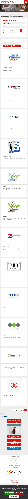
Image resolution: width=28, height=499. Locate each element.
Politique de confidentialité (14, 465)
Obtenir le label (14, 444)
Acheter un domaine (14, 437)
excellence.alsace (14, 482)
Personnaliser (14, 496)
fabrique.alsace (14, 483)
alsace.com (14, 478)
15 (23, 410)
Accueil (2, 14)
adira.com (14, 477)
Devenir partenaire (14, 421)
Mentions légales (14, 463)
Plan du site (14, 462)
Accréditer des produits (14, 448)
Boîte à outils (14, 425)
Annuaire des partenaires (20, 14)
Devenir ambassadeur (14, 440)
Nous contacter (14, 458)
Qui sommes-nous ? (14, 460)
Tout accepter (9, 493)
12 (16, 410)
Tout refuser (19, 493)
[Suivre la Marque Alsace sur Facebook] (2, 9)
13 (18, 410)
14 (21, 410)
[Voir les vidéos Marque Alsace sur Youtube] (7, 9)
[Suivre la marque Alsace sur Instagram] (11, 9)
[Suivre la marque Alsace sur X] (5, 9)
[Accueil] (8, 2)
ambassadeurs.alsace (14, 480)
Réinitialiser (16, 45)
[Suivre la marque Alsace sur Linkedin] (9, 9)
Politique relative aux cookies (14, 467)
